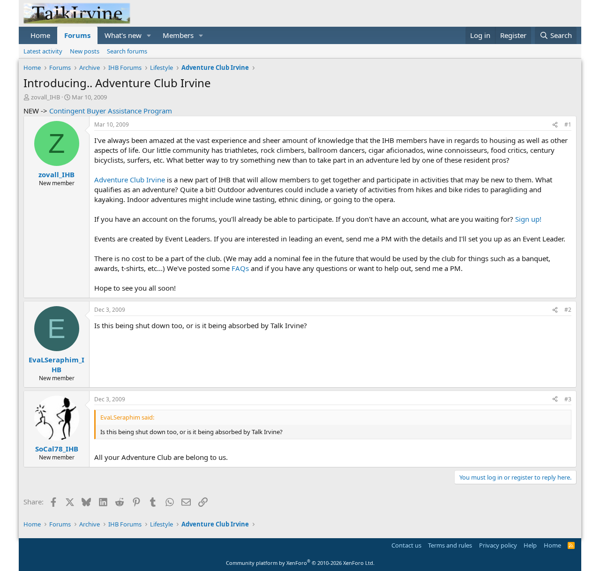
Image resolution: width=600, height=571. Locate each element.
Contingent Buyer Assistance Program (110, 110)
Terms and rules (450, 545)
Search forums (127, 51)
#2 (567, 310)
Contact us (406, 545)
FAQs (240, 268)
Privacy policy (498, 545)
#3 (567, 399)
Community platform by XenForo (300, 562)
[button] (149, 35)
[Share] (555, 125)
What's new (123, 35)
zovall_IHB (45, 97)
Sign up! (528, 219)
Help (530, 545)
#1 (567, 124)
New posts (84, 51)
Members (178, 35)
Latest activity (42, 51)
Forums (77, 35)
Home (40, 35)
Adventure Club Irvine (129, 179)
